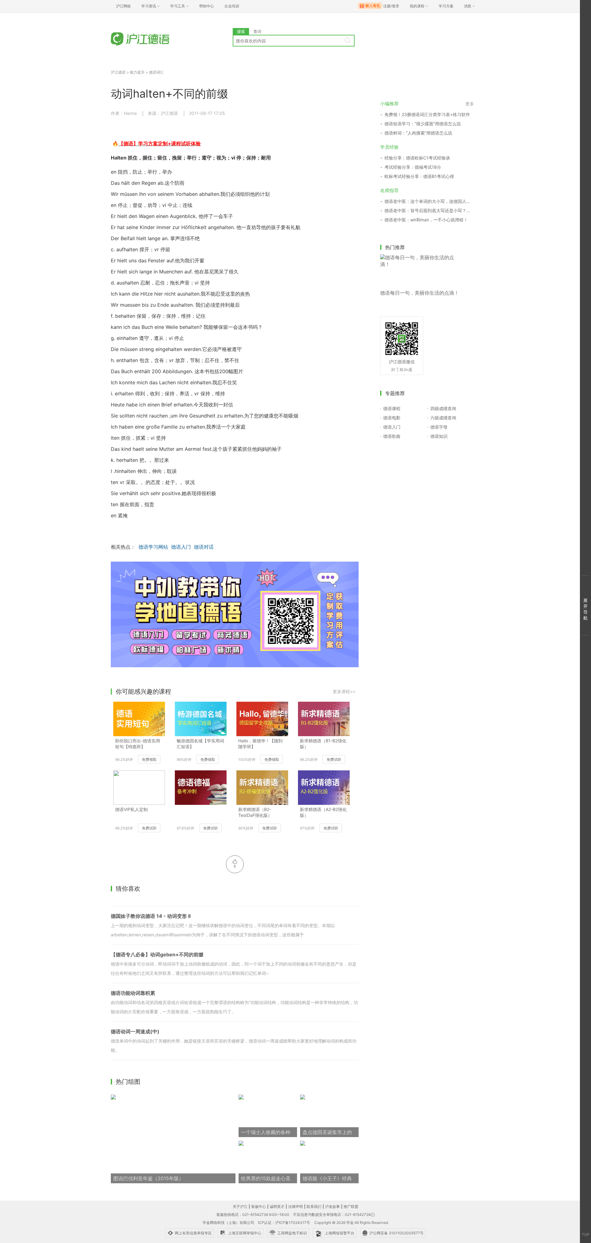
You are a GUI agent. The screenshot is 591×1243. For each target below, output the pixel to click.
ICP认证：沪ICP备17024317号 (284, 1222)
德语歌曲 (391, 436)
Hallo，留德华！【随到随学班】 (260, 743)
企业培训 (231, 6)
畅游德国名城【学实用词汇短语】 (200, 743)
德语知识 (439, 436)
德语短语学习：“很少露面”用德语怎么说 (422, 123)
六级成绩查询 (443, 417)
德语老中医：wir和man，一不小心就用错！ (426, 219)
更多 (469, 103)
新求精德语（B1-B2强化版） (323, 743)
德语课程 (391, 408)
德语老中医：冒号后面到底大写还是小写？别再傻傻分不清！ (429, 210)
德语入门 (181, 547)
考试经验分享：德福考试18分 (412, 167)
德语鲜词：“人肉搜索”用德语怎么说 (418, 132)
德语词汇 (156, 72)
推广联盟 (351, 1206)
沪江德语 (118, 72)
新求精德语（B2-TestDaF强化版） (255, 812)
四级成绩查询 (443, 408)
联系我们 (314, 1206)
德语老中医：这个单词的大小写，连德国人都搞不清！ (429, 201)
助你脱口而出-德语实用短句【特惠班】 (137, 743)
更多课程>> (344, 691)
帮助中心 (206, 6)
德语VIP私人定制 (131, 809)
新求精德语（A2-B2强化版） (323, 812)
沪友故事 (332, 1206)
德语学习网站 (153, 547)
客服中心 (258, 1206)
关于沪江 (240, 1206)
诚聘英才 (277, 1206)
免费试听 (334, 759)
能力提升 (137, 72)
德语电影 (391, 417)
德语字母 (439, 427)
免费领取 (149, 759)
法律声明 (295, 1206)
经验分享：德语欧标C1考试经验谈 (417, 157)
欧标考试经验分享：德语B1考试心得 (419, 176)
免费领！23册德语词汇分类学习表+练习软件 (427, 114)
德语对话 (204, 547)
